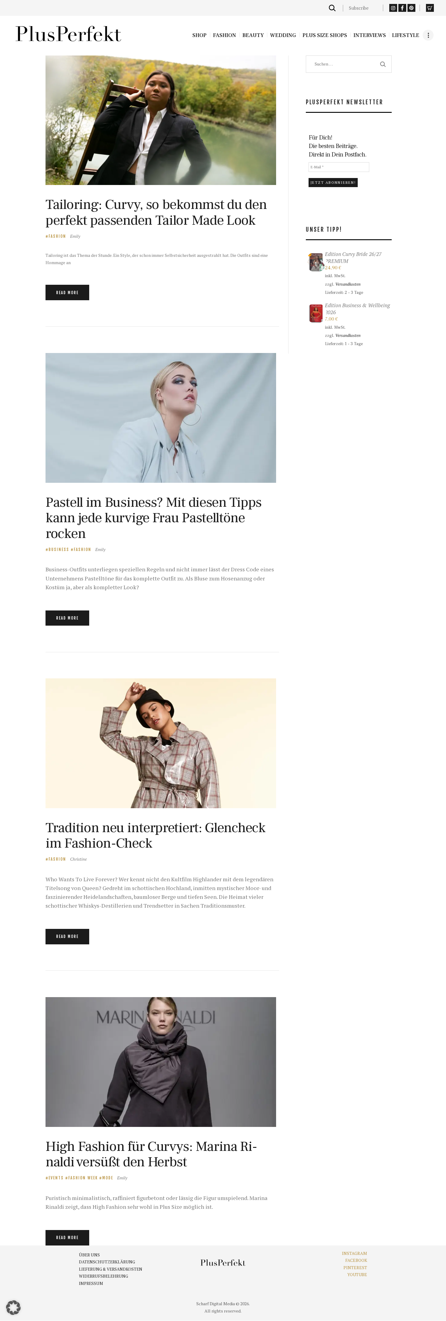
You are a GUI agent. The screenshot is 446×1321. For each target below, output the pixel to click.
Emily (75, 236)
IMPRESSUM (91, 1283)
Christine (78, 859)
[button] (13, 1307)
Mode (107, 1177)
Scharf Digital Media (215, 1303)
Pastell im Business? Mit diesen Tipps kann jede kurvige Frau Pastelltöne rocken (154, 518)
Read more (67, 292)
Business (59, 549)
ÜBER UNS (89, 1255)
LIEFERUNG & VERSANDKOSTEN (110, 1269)
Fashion (57, 236)
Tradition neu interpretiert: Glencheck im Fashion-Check (155, 835)
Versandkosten (347, 284)
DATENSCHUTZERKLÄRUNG (107, 1262)
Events (56, 1177)
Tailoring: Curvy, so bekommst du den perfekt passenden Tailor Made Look (156, 212)
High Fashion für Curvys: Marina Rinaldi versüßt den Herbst (151, 1154)
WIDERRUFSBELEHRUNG (103, 1276)
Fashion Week (83, 1177)
